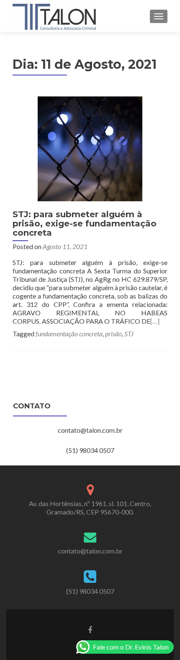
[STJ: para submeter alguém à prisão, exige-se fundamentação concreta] (90, 148)
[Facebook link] (90, 629)
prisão (113, 334)
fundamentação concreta (69, 334)
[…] (154, 321)
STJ (129, 334)
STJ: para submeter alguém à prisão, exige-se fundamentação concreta (85, 223)
